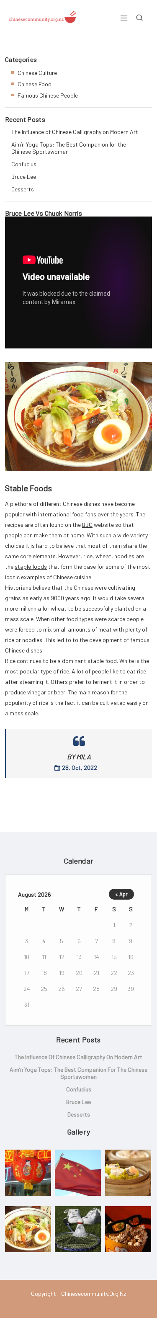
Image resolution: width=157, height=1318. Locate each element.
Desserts (22, 189)
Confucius (23, 164)
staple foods (31, 566)
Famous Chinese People (48, 95)
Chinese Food (34, 84)
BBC (87, 524)
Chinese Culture (37, 72)
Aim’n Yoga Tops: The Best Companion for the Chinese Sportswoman (68, 148)
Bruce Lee (23, 176)
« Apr (121, 894)
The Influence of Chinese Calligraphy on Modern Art (74, 131)
